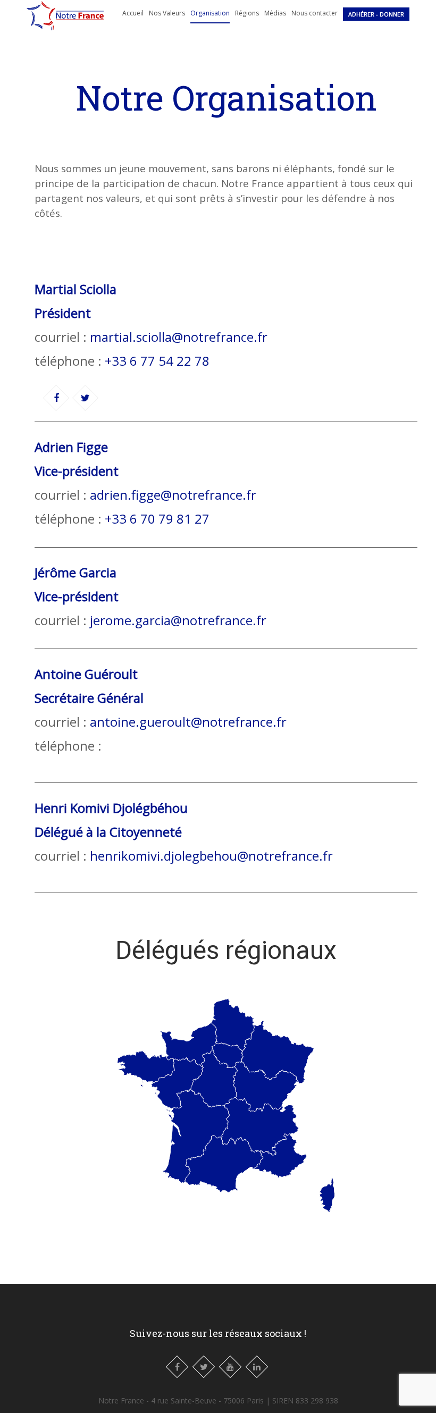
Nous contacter (314, 13)
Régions (247, 13)
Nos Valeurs (167, 13)
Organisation (210, 13)
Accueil (133, 13)
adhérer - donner (376, 14)
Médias (275, 13)
